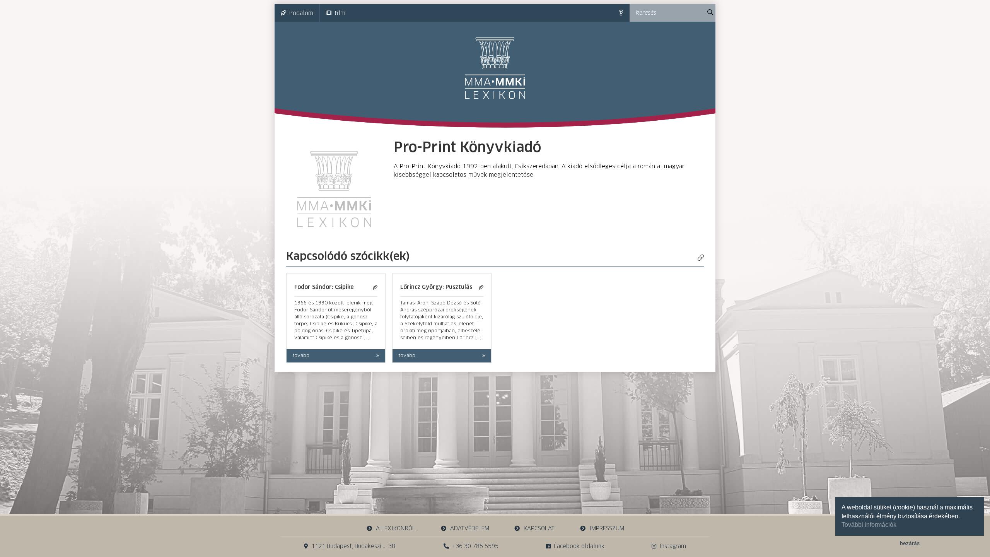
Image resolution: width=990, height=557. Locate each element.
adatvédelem (469, 528)
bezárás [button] (910, 543)
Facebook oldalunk (579, 546)
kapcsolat (539, 528)
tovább (301, 356)
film (340, 13)
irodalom (301, 13)
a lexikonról (395, 528)
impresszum (606, 528)
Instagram (672, 546)
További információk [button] (869, 524)
